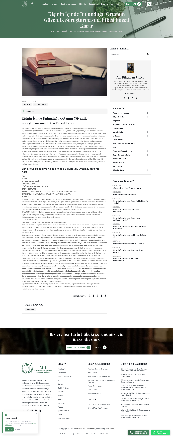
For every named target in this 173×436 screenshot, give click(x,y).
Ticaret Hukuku (119, 163)
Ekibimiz (82, 4)
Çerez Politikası (63, 411)
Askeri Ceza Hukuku (121, 113)
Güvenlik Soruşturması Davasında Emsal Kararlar (128, 251)
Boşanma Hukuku (94, 394)
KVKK (60, 415)
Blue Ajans (110, 429)
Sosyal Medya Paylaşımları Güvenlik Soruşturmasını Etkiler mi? (134, 416)
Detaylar (17, 429)
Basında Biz (93, 4)
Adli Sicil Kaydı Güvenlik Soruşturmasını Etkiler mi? (135, 405)
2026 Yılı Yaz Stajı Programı (98, 408)
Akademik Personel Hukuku (98, 369)
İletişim (117, 4)
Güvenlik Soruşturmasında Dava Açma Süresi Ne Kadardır (135, 381)
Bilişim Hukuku (118, 117)
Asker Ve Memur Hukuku (122, 151)
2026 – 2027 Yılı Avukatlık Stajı (99, 404)
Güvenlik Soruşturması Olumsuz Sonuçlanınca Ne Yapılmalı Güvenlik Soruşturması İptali (133, 387)
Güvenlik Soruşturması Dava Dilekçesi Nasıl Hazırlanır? (129, 227)
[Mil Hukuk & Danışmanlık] (29, 4)
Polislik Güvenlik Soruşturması (124, 195)
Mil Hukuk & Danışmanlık (85, 429)
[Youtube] (105, 295)
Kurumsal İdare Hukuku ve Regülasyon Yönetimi (101, 381)
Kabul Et (9, 429)
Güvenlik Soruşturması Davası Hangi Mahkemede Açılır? (126, 219)
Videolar (61, 407)
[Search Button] (149, 4)
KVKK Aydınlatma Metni (106, 434)
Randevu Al (131, 4)
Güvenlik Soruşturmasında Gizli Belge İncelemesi (127, 210)
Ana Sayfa (45, 4)
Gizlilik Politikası (63, 388)
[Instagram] (89, 295)
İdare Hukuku (30, 309)
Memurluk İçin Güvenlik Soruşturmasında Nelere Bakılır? (135, 394)
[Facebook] (93, 295)
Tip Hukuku (117, 166)
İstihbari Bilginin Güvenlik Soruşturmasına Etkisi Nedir (135, 411)
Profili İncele (130, 94)
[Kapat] (36, 413)
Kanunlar (104, 4)
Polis (115, 147)
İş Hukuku (117, 136)
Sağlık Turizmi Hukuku (121, 155)
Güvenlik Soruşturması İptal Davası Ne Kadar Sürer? (130, 236)
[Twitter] (97, 295)
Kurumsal (54, 4)
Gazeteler (61, 403)
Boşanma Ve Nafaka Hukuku (124, 124)
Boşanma (116, 121)
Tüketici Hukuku (119, 170)
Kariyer (60, 384)
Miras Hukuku (118, 140)
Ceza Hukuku (118, 128)
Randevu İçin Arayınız (76, 347)
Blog (111, 4)
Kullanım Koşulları (64, 418)
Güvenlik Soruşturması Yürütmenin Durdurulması (126, 259)
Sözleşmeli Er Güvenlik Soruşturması (127, 188)
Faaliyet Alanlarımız (68, 4)
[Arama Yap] (148, 54)
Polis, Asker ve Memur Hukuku (99, 377)
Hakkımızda (62, 373)
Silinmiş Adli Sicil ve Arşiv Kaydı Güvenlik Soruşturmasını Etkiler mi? (135, 400)
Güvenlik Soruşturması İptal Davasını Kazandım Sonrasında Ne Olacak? (134, 370)
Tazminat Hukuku (119, 159)
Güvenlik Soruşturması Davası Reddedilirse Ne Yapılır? (130, 202)
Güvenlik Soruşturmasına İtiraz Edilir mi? (128, 244)
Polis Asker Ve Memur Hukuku (124, 143)
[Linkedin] (101, 295)
